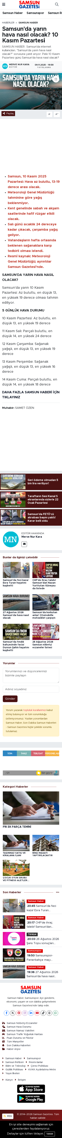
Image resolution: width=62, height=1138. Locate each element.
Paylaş (10, 113)
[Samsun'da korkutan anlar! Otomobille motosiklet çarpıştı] (45, 602)
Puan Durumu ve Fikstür (20, 1038)
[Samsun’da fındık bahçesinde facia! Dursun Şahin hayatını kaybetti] (16, 631)
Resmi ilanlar (36, 1062)
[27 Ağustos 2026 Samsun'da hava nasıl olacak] (16, 602)
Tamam (49, 1134)
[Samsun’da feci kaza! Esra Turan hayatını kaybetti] (16, 569)
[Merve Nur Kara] (11, 539)
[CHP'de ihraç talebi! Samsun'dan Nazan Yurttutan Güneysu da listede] (45, 569)
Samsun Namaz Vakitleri (20, 1030)
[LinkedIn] (31, 1013)
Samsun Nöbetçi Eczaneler (22, 1023)
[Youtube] (37, 1013)
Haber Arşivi (13, 1049)
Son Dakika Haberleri (18, 1045)
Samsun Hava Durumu (19, 1027)
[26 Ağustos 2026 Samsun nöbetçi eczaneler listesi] (45, 631)
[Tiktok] (43, 1013)
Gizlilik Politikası (14, 1069)
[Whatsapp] (55, 1013)
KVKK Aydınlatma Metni (42, 1069)
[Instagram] (25, 1013)
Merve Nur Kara (31, 536)
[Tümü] (57, 892)
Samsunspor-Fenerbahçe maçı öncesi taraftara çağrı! (41, 958)
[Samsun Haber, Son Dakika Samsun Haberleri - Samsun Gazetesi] (29, 4)
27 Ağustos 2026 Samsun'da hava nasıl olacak (16, 615)
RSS (9, 1116)
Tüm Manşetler (15, 1041)
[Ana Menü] (3, 4)
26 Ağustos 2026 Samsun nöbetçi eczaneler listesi (42, 645)
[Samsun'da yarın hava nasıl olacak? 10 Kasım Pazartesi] (31, 91)
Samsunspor (35, 13)
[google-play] (31, 1099)
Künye (9, 1080)
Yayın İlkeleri (12, 1073)
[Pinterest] (18, 1013)
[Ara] (57, 4)
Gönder (10, 698)
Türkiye (32, 934)
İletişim (22, 1080)
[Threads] (49, 1013)
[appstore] (31, 1089)
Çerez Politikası (39, 1066)
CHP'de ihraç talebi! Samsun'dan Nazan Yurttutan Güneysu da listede (40, 925)
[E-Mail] (24, 544)
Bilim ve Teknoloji (15, 1066)
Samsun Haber (12, 13)
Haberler (8, 23)
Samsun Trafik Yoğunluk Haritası (25, 1034)
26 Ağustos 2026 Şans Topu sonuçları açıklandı (43, 941)
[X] (12, 1013)
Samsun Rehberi (14, 1062)
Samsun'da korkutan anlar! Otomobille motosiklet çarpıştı (44, 615)
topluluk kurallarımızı (35, 710)
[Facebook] (6, 1013)
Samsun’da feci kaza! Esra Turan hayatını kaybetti (16, 583)
